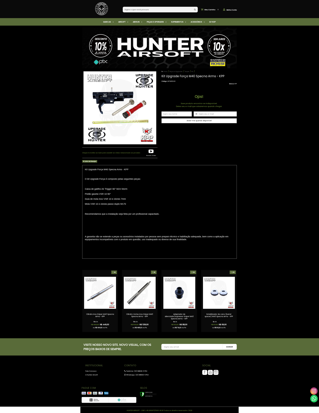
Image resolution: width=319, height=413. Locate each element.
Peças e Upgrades (176, 71)
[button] (151, 153)
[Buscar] (195, 9)
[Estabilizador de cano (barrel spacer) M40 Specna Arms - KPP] (219, 301)
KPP (235, 84)
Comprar (100, 314)
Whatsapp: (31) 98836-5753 (137, 375)
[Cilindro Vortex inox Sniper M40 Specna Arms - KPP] (139, 301)
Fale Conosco (91, 371)
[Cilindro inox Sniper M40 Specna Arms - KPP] (100, 301)
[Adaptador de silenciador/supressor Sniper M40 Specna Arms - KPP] (179, 301)
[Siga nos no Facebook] (204, 372)
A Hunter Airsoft (91, 375)
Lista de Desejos (90, 161)
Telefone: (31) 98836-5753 (136, 371)
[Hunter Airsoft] (101, 7)
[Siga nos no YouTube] (210, 372)
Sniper (187, 71)
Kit (192, 71)
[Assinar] (229, 347)
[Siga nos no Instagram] (215, 372)
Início (165, 71)
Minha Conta (232, 10)
